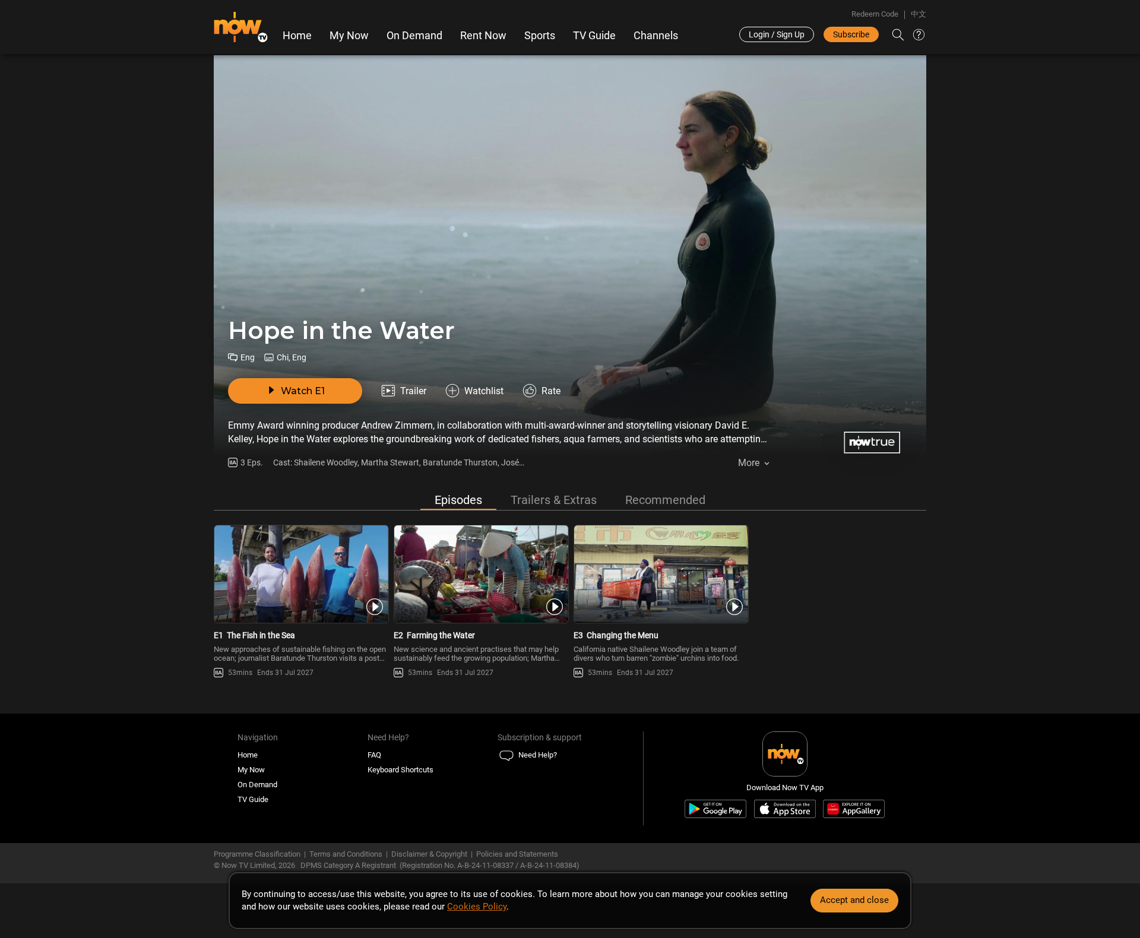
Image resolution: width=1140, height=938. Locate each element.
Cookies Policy (476, 906)
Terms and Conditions (345, 854)
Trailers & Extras (554, 500)
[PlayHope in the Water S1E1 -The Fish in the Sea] (300, 574)
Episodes (458, 500)
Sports (539, 36)
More (748, 462)
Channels (656, 36)
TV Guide (594, 36)
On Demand (414, 36)
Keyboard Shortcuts (400, 769)
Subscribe (851, 34)
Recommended (665, 500)
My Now (349, 36)
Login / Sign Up (777, 34)
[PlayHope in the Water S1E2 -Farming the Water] (480, 574)
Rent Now (483, 36)
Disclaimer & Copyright (429, 854)
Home (297, 36)
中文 (918, 13)
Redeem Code (874, 13)
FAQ (374, 754)
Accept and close (854, 900)
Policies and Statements (517, 854)
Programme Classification (257, 854)
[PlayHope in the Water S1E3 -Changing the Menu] (660, 574)
